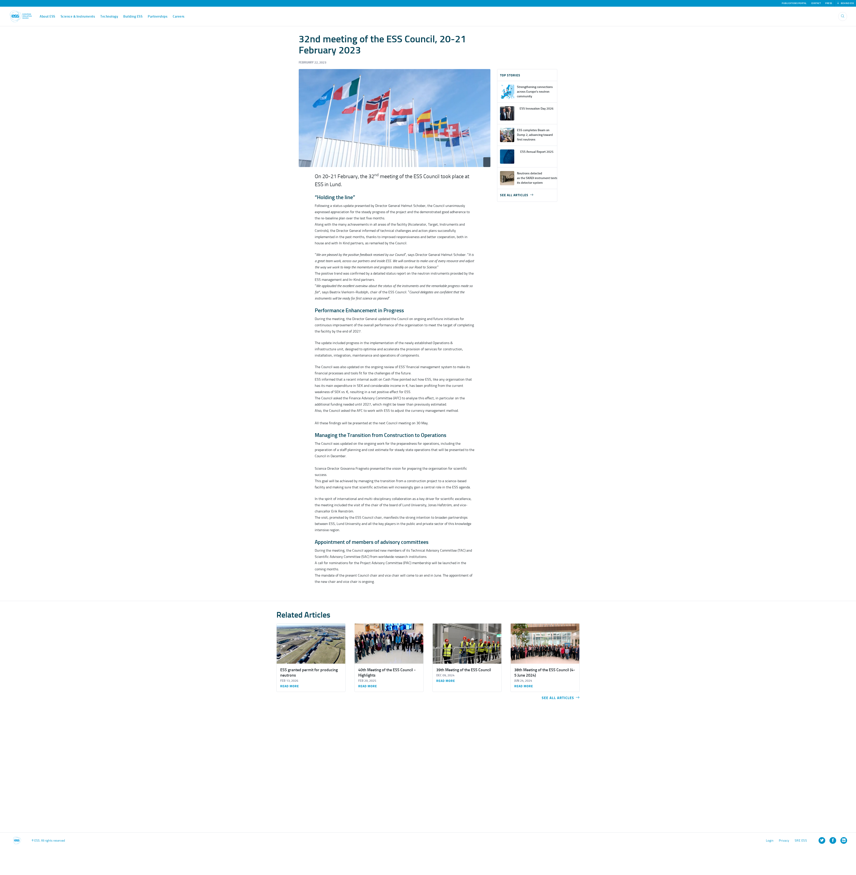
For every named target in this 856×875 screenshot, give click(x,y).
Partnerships (157, 16)
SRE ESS (801, 840)
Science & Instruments (78, 16)
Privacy (784, 840)
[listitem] (822, 840)
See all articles (514, 195)
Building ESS (132, 16)
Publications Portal (794, 3)
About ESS (47, 16)
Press (828, 3)
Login (770, 840)
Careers (179, 16)
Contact (816, 3)
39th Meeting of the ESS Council (463, 669)
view (527, 91)
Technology (109, 16)
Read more (289, 686)
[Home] (21, 16)
